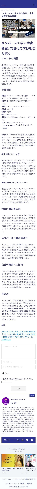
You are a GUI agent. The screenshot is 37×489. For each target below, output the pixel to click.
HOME (3, 479)
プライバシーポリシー (11, 483)
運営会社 (29, 483)
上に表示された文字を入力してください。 (17, 379)
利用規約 (22, 483)
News (13, 10)
